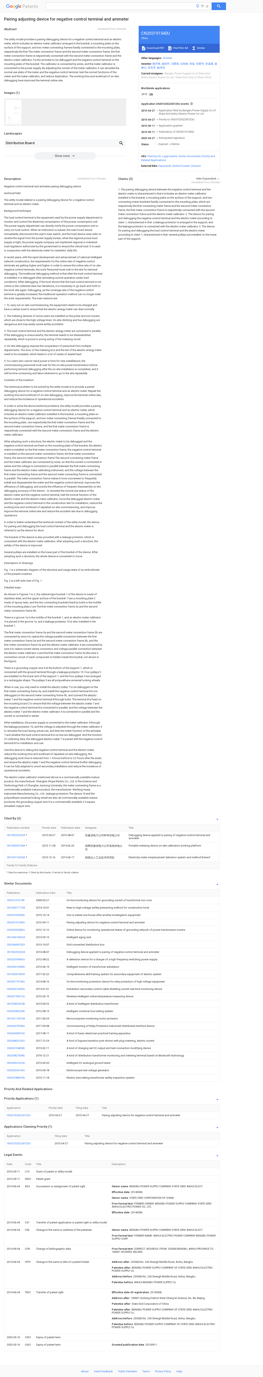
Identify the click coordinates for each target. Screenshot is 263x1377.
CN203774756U (16, 981)
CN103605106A (16, 845)
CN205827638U (16, 1055)
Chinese (167, 58)
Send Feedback (103, 1371)
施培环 (166, 63)
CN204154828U (16, 1048)
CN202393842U (16, 959)
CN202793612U (16, 996)
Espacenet (164, 165)
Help (179, 1371)
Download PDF (155, 47)
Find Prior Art (180, 47)
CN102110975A (16, 1018)
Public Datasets (127, 1371)
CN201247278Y (16, 900)
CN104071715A (16, 907)
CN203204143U (16, 1070)
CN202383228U (16, 1011)
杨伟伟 (161, 67)
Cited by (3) (154, 156)
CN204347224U (16, 1062)
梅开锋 (156, 63)
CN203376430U (16, 988)
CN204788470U (16, 1077)
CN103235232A (16, 835)
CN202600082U (16, 929)
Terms (146, 1371)
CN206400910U (16, 1033)
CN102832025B (16, 1003)
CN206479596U (16, 1025)
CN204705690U (16, 915)
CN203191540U (16, 922)
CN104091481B (16, 974)
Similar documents (189, 156)
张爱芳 (200, 63)
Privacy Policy (163, 1371)
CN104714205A (16, 857)
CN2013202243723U (19, 1115)
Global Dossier (181, 165)
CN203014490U (16, 966)
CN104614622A (16, 937)
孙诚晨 (209, 63)
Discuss (196, 165)
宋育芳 (152, 67)
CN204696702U (16, 944)
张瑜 (192, 63)
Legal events (169, 156)
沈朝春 (184, 63)
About (85, 1371)
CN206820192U (16, 1040)
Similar (200, 47)
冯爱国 (175, 63)
